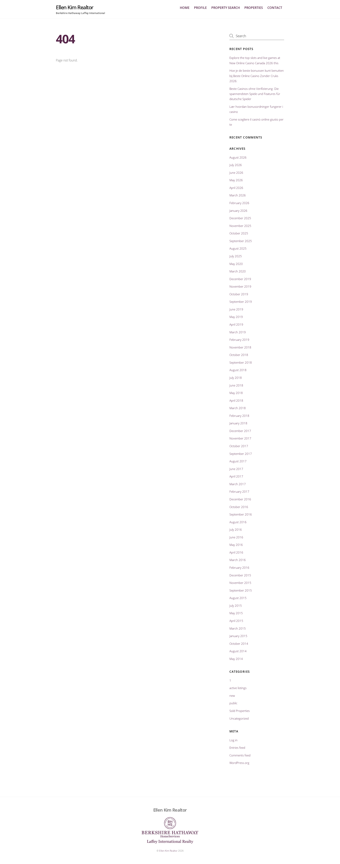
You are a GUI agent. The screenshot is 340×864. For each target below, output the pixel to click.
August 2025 (238, 248)
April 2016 (236, 552)
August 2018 (238, 370)
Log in (233, 740)
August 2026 (238, 157)
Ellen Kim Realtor (168, 850)
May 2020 (236, 264)
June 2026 (236, 173)
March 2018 (237, 408)
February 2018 (239, 416)
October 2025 (238, 233)
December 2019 (240, 279)
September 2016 (240, 514)
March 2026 (237, 195)
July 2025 (235, 256)
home (184, 8)
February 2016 (239, 567)
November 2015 (240, 583)
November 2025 (240, 226)
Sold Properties (239, 711)
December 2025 (240, 218)
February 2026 (239, 203)
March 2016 (237, 560)
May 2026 (236, 180)
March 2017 (237, 484)
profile (200, 8)
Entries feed (237, 748)
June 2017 (236, 469)
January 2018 (238, 423)
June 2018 (236, 385)
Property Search (225, 8)
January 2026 (238, 211)
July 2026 (235, 165)
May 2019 (236, 317)
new (232, 696)
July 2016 (235, 529)
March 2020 (237, 271)
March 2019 (237, 332)
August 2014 (238, 651)
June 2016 (236, 537)
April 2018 (236, 400)
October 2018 (238, 355)
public (233, 703)
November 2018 (240, 347)
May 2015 (236, 613)
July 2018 (235, 378)
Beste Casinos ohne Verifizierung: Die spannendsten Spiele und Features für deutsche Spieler (254, 94)
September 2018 (240, 362)
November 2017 (240, 438)
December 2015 (240, 575)
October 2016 (238, 507)
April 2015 (236, 621)
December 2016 (240, 499)
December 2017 (240, 431)
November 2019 (240, 286)
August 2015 (238, 598)
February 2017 (239, 491)
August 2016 (238, 522)
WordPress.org (239, 763)
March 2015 (237, 628)
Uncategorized (239, 718)
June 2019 (236, 309)
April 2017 (236, 476)
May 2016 (236, 545)
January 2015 (238, 636)
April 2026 (236, 188)
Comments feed (239, 755)
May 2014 (236, 659)
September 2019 (240, 302)
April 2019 (236, 324)
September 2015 (240, 590)
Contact (274, 8)
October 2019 (238, 294)
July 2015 (235, 606)
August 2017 (238, 461)
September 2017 (240, 454)
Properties (253, 8)
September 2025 (240, 241)
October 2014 (238, 644)
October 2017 (238, 446)
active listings (238, 688)
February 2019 (239, 340)
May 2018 (236, 393)
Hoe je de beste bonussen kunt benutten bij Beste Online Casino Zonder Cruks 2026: (256, 76)
